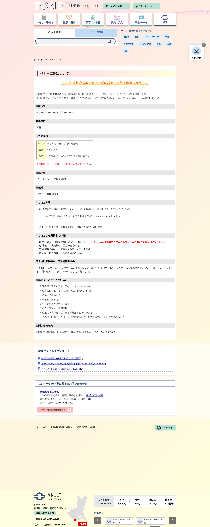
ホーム (37, 60)
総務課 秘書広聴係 (49, 392)
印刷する (168, 427)
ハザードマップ (152, 37)
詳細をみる (119, 521)
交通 (167, 37)
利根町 (47, 496)
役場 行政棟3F (94, 395)
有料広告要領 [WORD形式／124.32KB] (61, 358)
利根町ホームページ (66, 5)
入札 (125, 51)
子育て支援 (128, 44)
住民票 (126, 37)
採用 (137, 37)
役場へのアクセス (45, 513)
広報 (169, 44)
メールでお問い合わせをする (53, 409)
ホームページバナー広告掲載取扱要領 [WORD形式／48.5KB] (72, 363)
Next (172, 520)
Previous (97, 520)
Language (116, 6)
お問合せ (196, 58)
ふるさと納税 (145, 44)
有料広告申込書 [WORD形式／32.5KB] (61, 369)
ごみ (159, 44)
